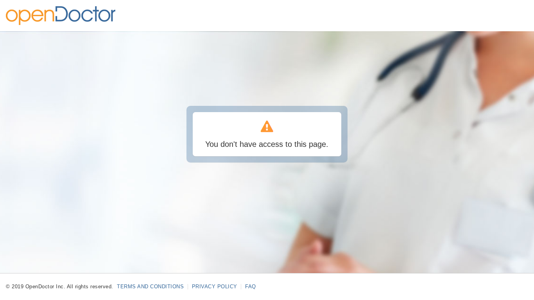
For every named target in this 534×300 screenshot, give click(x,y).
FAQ (250, 286)
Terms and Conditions (151, 286)
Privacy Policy (215, 286)
